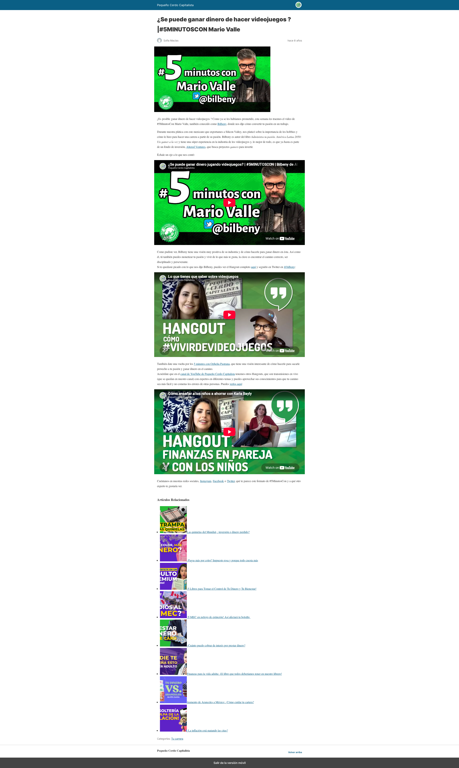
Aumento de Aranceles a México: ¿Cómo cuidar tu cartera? (220, 702)
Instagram (205, 481)
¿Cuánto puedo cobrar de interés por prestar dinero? (216, 645)
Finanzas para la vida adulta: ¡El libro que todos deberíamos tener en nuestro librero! (234, 674)
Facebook (218, 481)
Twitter (231, 481)
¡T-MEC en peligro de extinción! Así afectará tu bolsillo (218, 617)
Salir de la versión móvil (230, 763)
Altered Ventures (195, 147)
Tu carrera (177, 738)
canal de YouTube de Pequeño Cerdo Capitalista (207, 374)
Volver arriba (295, 752)
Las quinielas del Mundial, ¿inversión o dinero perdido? (218, 532)
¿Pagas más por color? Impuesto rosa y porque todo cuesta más (222, 560)
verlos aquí (236, 384)
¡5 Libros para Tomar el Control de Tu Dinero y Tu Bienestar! (221, 588)
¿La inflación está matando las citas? (207, 730)
